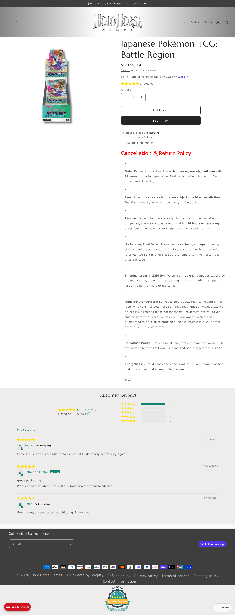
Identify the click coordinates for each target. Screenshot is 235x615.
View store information (139, 142)
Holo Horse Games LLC (51, 575)
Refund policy (119, 576)
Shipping (125, 70)
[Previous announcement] (7, 3)
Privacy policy (146, 576)
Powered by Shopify (87, 575)
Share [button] (128, 380)
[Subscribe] (70, 543)
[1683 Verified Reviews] (117, 612)
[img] (26, 440)
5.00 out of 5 (86, 409)
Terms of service (176, 576)
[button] (8, 22)
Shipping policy (206, 576)
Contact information (119, 581)
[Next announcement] (228, 3)
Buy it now (161, 120)
